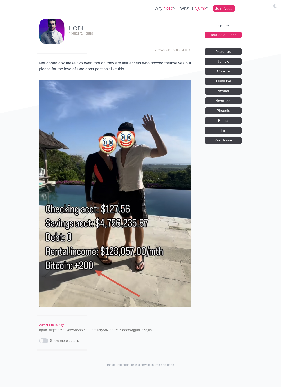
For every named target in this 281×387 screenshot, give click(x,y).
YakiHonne (223, 140)
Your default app (223, 35)
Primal (223, 120)
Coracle (223, 71)
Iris (223, 130)
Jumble (223, 61)
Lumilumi (223, 81)
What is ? (194, 8)
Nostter (223, 91)
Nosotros (223, 51)
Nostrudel (223, 101)
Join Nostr (224, 8)
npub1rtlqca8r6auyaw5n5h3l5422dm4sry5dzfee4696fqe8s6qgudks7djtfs (95, 330)
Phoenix (223, 110)
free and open (164, 364)
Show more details (64, 341)
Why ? (165, 8)
